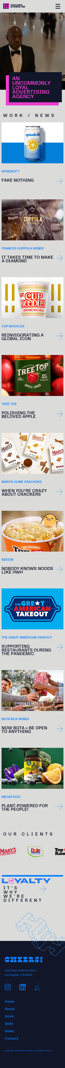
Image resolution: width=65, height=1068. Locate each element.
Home (9, 1000)
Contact (11, 1037)
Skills (9, 1022)
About (10, 1008)
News (9, 1030)
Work (9, 1015)
